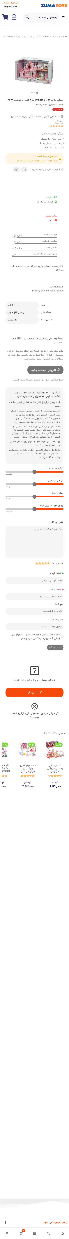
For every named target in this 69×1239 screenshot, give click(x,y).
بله (24, 169)
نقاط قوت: (55, 573)
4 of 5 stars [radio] (39, 563)
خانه (65, 36)
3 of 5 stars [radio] (42, 563)
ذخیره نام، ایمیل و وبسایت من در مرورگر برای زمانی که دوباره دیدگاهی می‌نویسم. (35, 636)
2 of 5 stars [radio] (45, 563)
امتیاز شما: (57, 563)
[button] (32, 92)
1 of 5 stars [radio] (48, 563)
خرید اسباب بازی (18, 116)
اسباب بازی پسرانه (41, 266)
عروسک (56, 36)
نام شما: (58, 604)
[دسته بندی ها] (34, 1233)
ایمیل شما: (57, 619)
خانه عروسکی (42, 36)
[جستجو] (27, 17)
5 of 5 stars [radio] (36, 563)
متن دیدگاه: (56, 522)
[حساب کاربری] (7, 1233)
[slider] (35, 472)
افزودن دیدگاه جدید (43, 370)
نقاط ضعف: (55, 590)
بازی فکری (49, 116)
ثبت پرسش (33, 692)
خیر (16, 169)
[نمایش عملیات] (5, 1222)
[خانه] (62, 1233)
